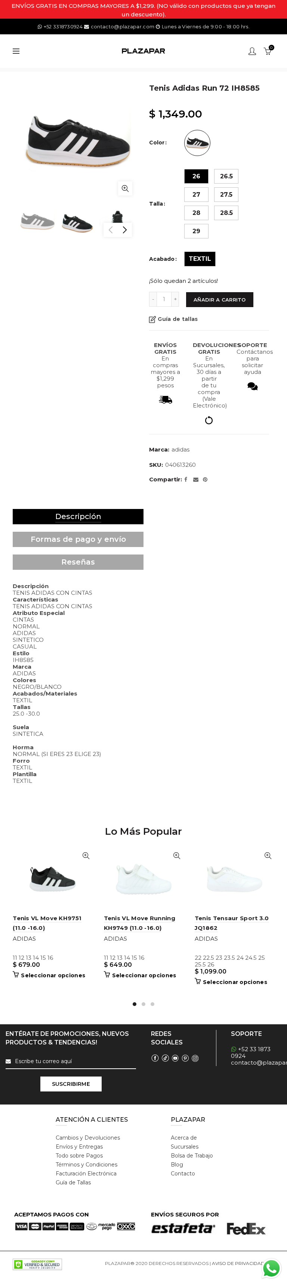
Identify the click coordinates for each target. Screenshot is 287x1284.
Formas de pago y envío (78, 539)
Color (156, 143)
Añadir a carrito (220, 300)
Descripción (78, 516)
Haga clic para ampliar (125, 188)
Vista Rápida (86, 855)
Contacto (183, 1173)
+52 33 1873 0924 (251, 1052)
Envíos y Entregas (79, 1146)
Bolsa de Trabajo (192, 1155)
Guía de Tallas (73, 1182)
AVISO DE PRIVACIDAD (238, 1263)
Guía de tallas (178, 319)
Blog (177, 1164)
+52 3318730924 (63, 26)
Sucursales (184, 1146)
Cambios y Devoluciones (88, 1137)
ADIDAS (180, 449)
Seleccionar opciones (53, 975)
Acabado (162, 259)
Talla (156, 204)
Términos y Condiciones (86, 1164)
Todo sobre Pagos (79, 1155)
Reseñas (78, 561)
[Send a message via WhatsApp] (271, 1268)
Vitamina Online (123, 1272)
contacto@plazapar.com (122, 26)
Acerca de (184, 1137)
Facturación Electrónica (86, 1173)
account (252, 51)
